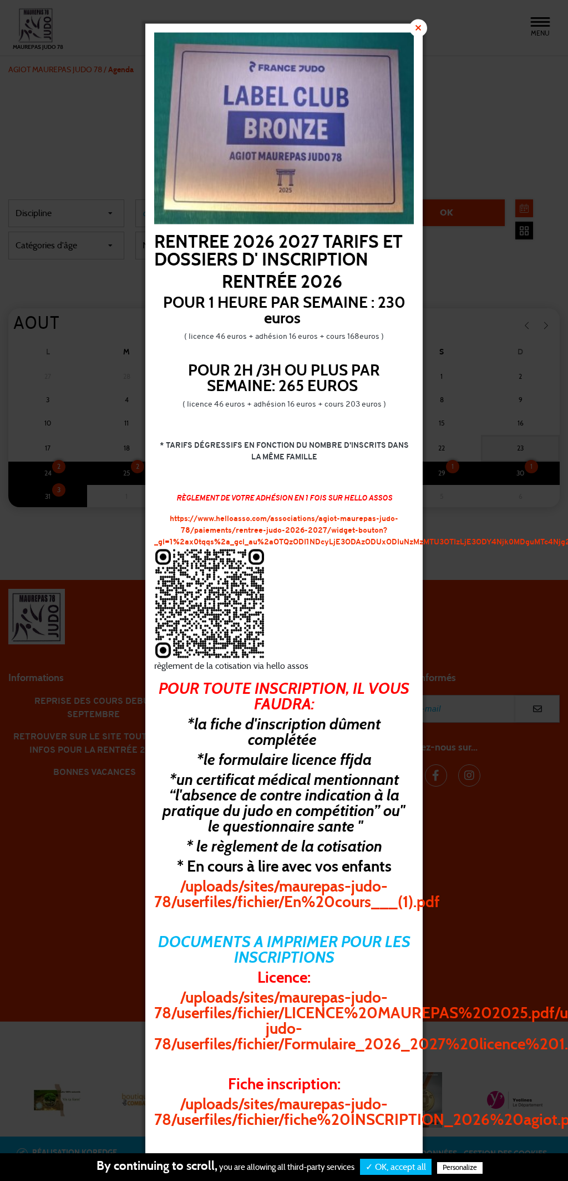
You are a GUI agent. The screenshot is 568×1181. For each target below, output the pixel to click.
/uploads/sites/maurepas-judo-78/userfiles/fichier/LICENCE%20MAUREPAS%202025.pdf (354, 1006)
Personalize (460, 1168)
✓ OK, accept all (396, 1167)
